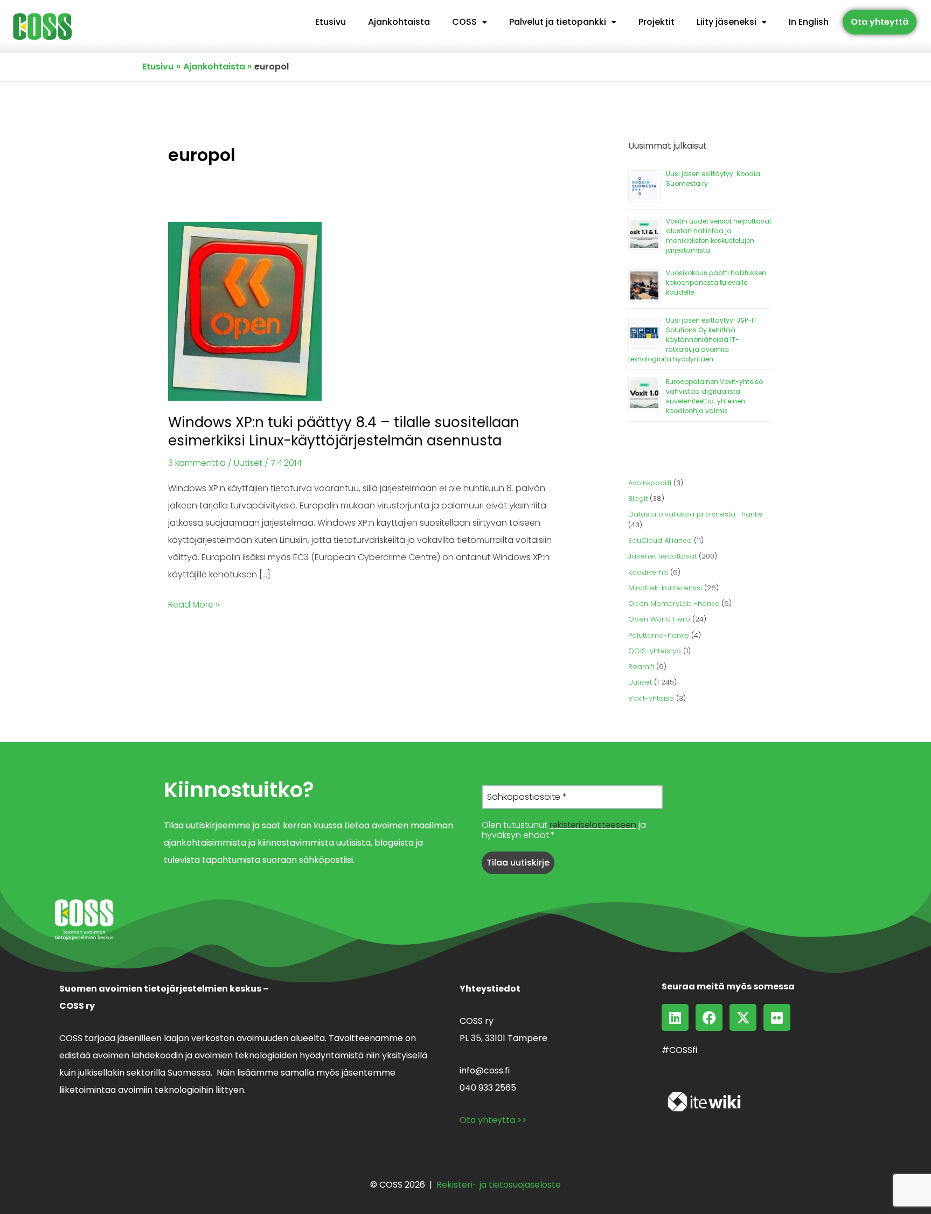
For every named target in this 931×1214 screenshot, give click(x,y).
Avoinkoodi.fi (649, 483)
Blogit (638, 498)
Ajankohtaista (399, 22)
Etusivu (330, 22)
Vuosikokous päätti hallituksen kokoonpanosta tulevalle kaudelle (716, 282)
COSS (464, 22)
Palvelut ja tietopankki (557, 22)
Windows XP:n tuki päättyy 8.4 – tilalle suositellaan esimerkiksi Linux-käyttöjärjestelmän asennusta (343, 431)
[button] (469, 22)
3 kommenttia (197, 463)
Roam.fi (641, 666)
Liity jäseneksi (726, 22)
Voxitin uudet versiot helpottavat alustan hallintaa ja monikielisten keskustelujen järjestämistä (719, 236)
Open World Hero (659, 619)
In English (809, 22)
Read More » (193, 603)
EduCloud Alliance (660, 540)
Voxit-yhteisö (651, 698)
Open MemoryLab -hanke (673, 603)
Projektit (656, 22)
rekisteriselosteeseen (593, 825)
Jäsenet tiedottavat (662, 556)
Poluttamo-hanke (658, 635)
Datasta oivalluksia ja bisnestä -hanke (695, 514)
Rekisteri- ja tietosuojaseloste (498, 1184)
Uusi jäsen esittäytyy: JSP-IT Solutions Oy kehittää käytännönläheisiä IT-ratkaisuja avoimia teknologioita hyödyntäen (692, 340)
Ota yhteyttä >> (493, 1120)
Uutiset (248, 463)
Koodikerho (648, 572)
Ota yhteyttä (879, 22)
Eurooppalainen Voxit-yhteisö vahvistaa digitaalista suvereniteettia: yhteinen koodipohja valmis (714, 396)
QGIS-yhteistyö (654, 651)
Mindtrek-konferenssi (665, 588)
